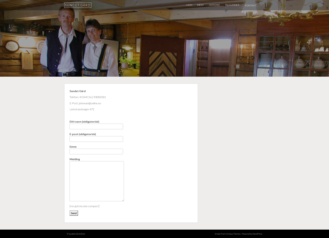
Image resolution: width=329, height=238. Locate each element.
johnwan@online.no (90, 103)
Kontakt (251, 5)
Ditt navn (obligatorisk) (84, 121)
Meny (200, 4)
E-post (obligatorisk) (83, 134)
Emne (73, 146)
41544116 (85, 97)
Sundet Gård (77, 5)
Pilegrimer (232, 4)
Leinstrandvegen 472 (82, 109)
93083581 (100, 97)
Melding (75, 159)
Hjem (189, 4)
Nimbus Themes (233, 234)
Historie (214, 4)
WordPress (257, 234)
